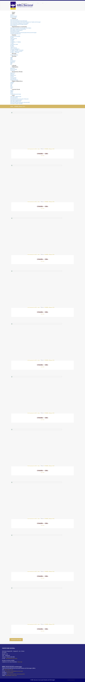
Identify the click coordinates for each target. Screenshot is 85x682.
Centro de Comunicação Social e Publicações (18, 20)
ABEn (13, 13)
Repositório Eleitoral (14, 79)
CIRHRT (11, 91)
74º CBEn (12, 40)
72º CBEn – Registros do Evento (16, 51)
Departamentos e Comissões (19, 26)
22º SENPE (12, 39)
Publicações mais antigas (16, 639)
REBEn (11, 57)
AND (11, 85)
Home (13, 12)
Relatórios (12, 74)
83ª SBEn (12, 45)
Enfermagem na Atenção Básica (16, 30)
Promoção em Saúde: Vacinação (16, 103)
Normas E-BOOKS (13, 69)
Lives (13, 95)
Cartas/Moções (13, 78)
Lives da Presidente (14, 97)
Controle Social (16, 89)
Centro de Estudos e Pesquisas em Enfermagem (19, 23)
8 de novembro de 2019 (32, 360)
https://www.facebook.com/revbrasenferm (16, 674)
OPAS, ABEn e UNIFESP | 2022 (15, 96)
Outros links (12, 70)
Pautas (11, 83)
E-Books (14, 65)
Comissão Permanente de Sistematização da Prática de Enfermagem (23, 32)
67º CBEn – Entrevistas (14, 52)
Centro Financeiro (13, 25)
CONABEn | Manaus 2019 (49, 148)
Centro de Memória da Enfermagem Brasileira (18, 24)
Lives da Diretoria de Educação (16, 100)
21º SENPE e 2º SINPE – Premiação (16, 50)
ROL (11, 64)
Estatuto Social (13, 77)
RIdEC (11, 63)
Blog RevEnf (12, 62)
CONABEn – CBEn (42, 153)
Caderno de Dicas (13, 38)
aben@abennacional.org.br (11, 658)
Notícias (14, 53)
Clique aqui (19, 661)
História (11, 14)
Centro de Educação (14, 19)
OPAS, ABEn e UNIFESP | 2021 (15, 101)
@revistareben (10, 672)
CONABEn (12, 82)
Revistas (14, 56)
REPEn (11, 59)
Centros (14, 18)
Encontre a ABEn (13, 17)
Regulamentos (13, 75)
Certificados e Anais (14, 44)
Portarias (12, 76)
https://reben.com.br (8, 669)
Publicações (15, 67)
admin (38, 148)
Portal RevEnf (12, 60)
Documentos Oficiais (17, 71)
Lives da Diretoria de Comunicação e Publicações (19, 98)
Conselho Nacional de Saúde (15, 94)
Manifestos (12, 68)
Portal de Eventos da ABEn (15, 36)
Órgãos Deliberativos (17, 81)
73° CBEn (12, 43)
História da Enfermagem (14, 31)
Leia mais (42, 155)
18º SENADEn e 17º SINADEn (15, 42)
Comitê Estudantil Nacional (15, 33)
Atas (11, 84)
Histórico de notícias (14, 54)
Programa (12, 46)
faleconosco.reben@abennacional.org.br (14, 671)
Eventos (14, 35)
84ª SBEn (12, 37)
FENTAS (11, 90)
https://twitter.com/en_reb (11, 675)
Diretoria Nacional (13, 16)
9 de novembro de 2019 (32, 148)
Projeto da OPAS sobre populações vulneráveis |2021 (20, 102)
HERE (11, 58)
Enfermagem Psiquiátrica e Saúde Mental (18, 29)
